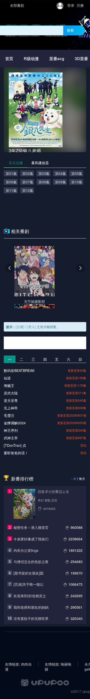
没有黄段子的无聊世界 (31, 618)
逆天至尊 (11, 400)
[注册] (20, 326)
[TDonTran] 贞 (15, 445)
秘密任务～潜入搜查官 (31, 527)
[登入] (31, 326)
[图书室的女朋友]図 (29, 573)
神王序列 (11, 430)
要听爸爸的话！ (16, 452)
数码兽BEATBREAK (19, 370)
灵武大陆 (11, 392)
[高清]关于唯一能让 (29, 584)
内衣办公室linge (26, 550)
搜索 (70, 30)
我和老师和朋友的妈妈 (31, 607)
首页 (9, 58)
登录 (70, 5)
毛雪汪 (9, 415)
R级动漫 (31, 58)
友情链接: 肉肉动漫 (18, 664)
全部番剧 (17, 5)
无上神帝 (11, 407)
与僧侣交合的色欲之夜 (31, 561)
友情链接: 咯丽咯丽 (58, 664)
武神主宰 (11, 437)
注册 (80, 5)
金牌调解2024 (15, 422)
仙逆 (7, 377)
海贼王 (9, 385)
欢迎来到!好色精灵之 (30, 595)
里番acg (56, 58)
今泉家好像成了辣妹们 (31, 538)
